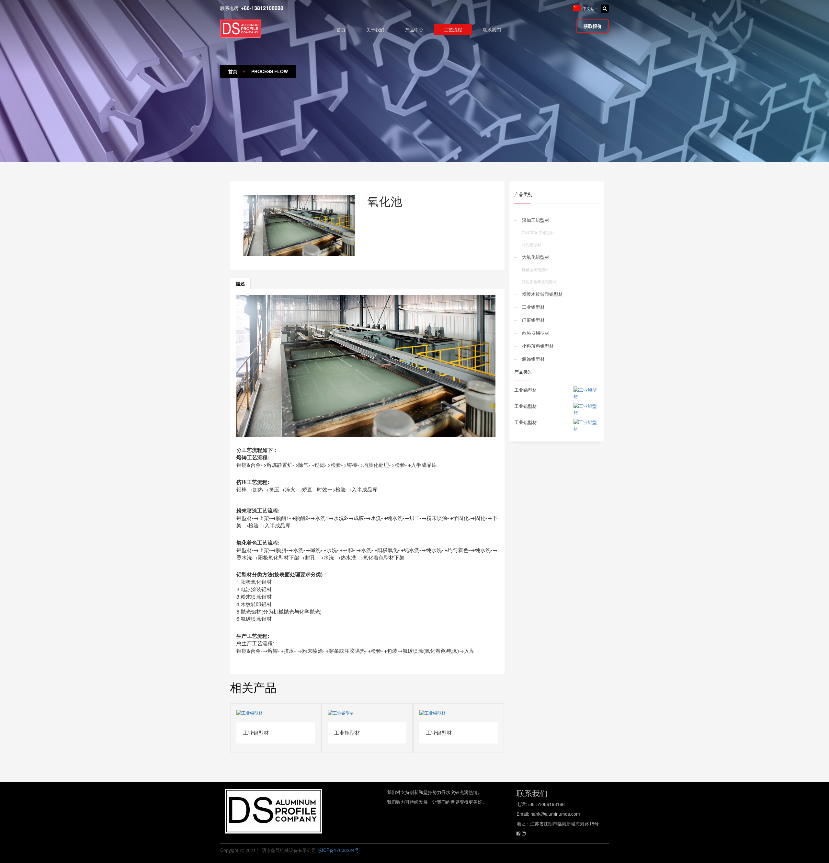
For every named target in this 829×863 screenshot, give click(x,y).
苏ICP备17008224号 (338, 850)
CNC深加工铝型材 (538, 232)
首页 (341, 30)
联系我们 (492, 30)
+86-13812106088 (262, 8)
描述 (240, 283)
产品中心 (414, 30)
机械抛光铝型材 (535, 269)
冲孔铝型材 (531, 244)
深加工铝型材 (535, 220)
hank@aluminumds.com (555, 814)
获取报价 (593, 26)
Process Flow (269, 71)
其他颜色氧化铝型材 (539, 281)
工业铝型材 (533, 307)
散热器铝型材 (535, 333)
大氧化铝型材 (535, 257)
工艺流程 (453, 30)
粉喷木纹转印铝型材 (542, 294)
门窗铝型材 (533, 320)
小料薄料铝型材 (538, 346)
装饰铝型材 (533, 359)
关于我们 (375, 30)
